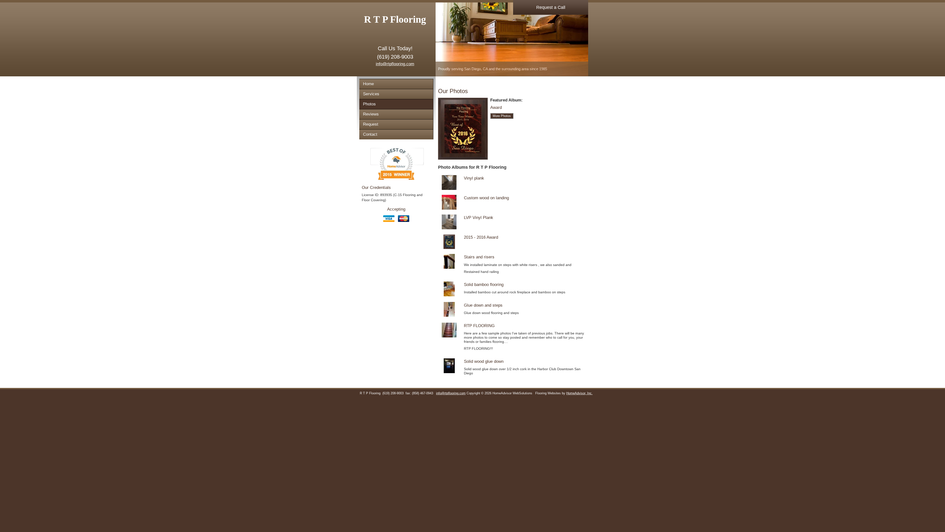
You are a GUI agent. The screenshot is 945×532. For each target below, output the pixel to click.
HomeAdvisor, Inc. (579, 393)
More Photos (502, 116)
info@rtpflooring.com (395, 64)
